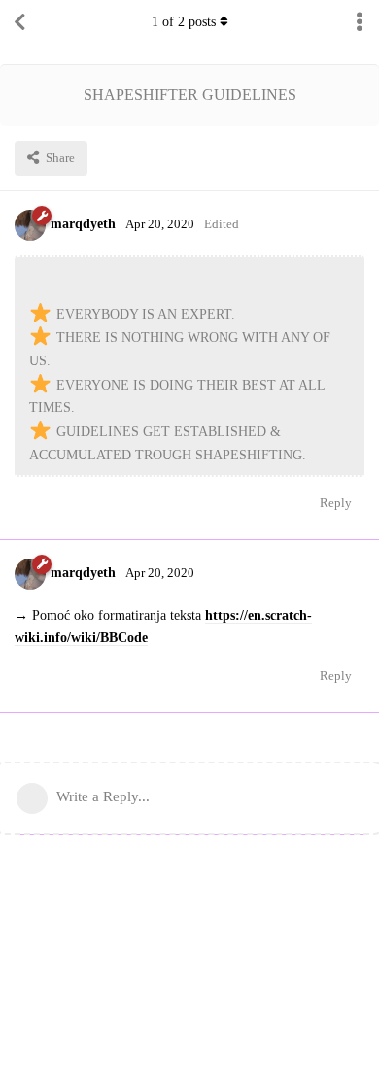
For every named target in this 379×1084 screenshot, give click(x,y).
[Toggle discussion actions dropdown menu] (359, 22)
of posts (184, 22)
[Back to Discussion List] (19, 22)
